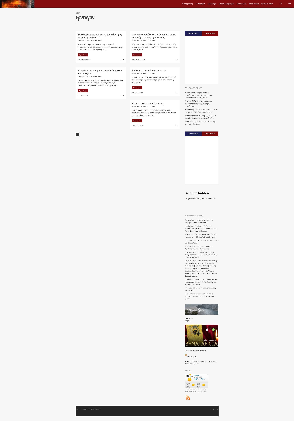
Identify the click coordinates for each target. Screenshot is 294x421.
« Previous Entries (77, 134)
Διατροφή (212, 4)
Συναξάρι (191, 357)
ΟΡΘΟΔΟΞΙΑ (210, 33)
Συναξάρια (241, 4)
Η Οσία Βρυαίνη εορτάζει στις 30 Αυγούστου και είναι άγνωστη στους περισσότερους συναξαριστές (198, 95)
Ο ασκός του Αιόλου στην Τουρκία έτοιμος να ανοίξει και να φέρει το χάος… (154, 36)
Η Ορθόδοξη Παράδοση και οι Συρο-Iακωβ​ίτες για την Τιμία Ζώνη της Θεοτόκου (201, 110)
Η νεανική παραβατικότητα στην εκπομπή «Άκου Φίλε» (200, 289)
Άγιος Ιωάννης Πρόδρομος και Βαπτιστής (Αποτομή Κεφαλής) (200, 122)
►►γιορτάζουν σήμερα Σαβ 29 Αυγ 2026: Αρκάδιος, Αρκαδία (200, 362)
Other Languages (226, 4)
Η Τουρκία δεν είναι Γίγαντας (147, 103)
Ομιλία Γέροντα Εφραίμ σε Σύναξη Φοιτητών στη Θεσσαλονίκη (201, 241)
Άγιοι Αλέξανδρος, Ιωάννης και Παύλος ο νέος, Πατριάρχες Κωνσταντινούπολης (200, 116)
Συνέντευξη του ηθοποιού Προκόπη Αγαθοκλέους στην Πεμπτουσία (198, 247)
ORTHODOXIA (210, 134)
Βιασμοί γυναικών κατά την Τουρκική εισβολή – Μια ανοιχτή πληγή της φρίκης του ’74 (200, 296)
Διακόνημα (254, 4)
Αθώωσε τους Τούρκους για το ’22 (149, 70)
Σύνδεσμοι (200, 4)
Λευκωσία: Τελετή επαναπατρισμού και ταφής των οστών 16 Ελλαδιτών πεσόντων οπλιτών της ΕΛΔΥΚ (201, 254)
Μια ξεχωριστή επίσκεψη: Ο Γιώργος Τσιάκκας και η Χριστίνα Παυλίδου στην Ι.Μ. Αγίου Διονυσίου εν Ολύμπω (201, 228)
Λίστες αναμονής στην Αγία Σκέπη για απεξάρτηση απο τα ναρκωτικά (199, 221)
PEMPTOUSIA (193, 134)
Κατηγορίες (187, 4)
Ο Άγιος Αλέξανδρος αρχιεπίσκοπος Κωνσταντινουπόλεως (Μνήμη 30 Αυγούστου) (198, 103)
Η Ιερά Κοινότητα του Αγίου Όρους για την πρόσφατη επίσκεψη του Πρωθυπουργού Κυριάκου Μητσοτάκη (201, 281)
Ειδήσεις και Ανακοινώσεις (93, 40)
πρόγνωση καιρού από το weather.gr (196, 389)
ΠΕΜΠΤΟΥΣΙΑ (193, 33)
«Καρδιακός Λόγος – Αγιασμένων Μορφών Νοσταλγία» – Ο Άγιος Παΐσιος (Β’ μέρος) (201, 235)
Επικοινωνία (267, 4)
